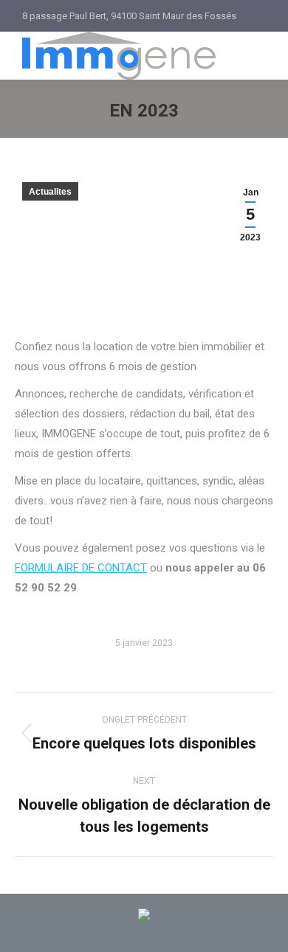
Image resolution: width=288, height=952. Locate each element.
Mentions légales (92, 936)
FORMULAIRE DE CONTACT (81, 567)
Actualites (50, 192)
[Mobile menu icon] (255, 56)
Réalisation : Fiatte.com (182, 936)
